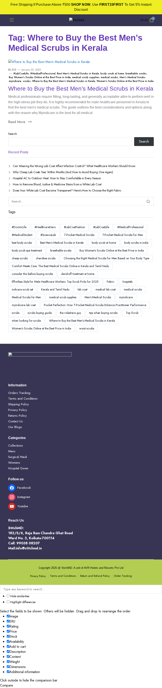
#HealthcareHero (45, 227)
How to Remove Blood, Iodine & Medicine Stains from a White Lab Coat (57, 184)
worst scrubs (86, 328)
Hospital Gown (18, 468)
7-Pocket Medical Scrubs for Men (123, 235)
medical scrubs (109, 77)
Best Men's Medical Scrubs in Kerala (78, 73)
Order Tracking (123, 576)
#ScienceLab (48, 235)
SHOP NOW (80, 4)
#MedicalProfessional (42, 73)
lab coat (82, 289)
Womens (14, 462)
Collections (15, 445)
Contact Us (15, 421)
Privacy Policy (17, 410)
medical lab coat (106, 289)
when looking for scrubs (26, 321)
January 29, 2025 (31, 70)
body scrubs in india (136, 243)
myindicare (15, 81)
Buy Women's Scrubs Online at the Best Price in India (40, 77)
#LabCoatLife (21, 73)
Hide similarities (19, 596)
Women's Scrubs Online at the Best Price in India (125, 81)
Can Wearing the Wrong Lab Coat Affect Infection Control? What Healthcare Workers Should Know (74, 166)
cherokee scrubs (46, 258)
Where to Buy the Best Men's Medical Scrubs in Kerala (63, 81)
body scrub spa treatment (27, 250)
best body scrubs (22, 243)
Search (12, 134)
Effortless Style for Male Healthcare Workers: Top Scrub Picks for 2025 (55, 282)
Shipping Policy (18, 404)
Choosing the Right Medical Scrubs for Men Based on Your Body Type (106, 258)
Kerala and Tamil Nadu (55, 289)
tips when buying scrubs (103, 313)
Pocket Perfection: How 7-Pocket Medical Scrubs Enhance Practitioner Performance (95, 305)
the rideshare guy (70, 313)
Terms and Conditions (23, 398)
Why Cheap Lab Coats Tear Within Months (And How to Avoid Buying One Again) (63, 172)
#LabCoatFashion (74, 227)
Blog (12, 70)
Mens (11, 451)
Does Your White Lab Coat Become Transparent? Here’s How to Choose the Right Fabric (67, 190)
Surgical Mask (17, 457)
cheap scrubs (20, 258)
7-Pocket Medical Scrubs (79, 235)
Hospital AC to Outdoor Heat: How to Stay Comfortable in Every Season (57, 178)
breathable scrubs (136, 73)
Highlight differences (22, 602)
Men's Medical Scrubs (132, 77)
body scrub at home (112, 73)
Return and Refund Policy (95, 576)
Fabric (110, 282)
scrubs (27, 81)
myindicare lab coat (24, 305)
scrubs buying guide (40, 313)
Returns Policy (17, 415)
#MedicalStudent (22, 235)
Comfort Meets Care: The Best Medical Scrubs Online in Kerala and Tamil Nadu (60, 266)
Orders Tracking (19, 393)
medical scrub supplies (85, 77)
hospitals (128, 282)
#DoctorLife (19, 227)
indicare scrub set (22, 289)
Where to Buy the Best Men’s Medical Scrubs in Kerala (80, 88)
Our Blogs (15, 427)
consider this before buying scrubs (32, 274)
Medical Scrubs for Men (26, 297)
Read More (16, 121)
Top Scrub (132, 313)
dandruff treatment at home (77, 274)
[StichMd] (81, 20)
